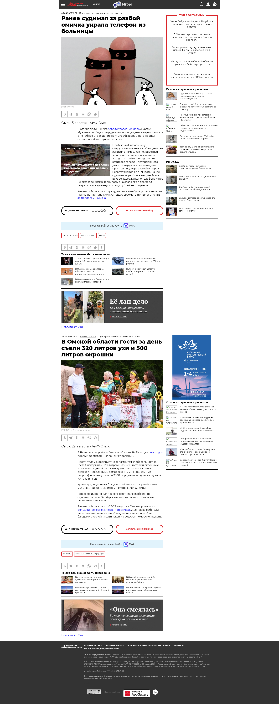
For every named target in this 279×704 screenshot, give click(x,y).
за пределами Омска (92, 197)
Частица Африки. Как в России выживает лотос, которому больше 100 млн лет (197, 117)
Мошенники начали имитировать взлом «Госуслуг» (196, 210)
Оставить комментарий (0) (139, 211)
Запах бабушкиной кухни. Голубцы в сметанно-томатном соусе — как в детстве (191, 24)
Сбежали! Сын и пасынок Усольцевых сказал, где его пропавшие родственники (199, 128)
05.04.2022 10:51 (69, 13)
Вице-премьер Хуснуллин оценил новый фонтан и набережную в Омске (191, 50)
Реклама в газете (115, 645)
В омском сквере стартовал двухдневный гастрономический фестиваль (91, 579)
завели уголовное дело (124, 129)
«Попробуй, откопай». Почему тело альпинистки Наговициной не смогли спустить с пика (198, 452)
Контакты (179, 645)
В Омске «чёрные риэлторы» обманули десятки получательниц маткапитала (89, 271)
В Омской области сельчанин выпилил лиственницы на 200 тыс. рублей (143, 261)
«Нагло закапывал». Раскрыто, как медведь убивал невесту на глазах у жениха (198, 409)
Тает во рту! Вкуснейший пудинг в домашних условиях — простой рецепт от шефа (197, 149)
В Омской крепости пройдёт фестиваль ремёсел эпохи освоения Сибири (140, 579)
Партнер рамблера (112, 692)
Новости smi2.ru (72, 327)
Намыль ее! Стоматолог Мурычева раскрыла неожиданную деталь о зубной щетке (197, 420)
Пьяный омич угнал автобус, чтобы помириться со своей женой (140, 271)
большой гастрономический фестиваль (104, 509)
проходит (156, 452)
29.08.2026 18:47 (69, 336)
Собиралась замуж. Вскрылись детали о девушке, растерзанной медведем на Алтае (196, 441)
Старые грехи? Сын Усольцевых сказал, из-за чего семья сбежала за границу (198, 107)
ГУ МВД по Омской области (75, 430)
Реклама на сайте (93, 645)
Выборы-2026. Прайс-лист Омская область (149, 645)
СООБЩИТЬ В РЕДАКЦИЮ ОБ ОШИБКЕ (101, 649)
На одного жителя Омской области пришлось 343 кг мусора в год (192, 63)
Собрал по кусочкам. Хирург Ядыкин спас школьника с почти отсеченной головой (198, 462)
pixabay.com (67, 107)
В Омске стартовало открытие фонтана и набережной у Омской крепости (192, 37)
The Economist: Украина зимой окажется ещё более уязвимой (194, 188)
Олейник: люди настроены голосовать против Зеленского (195, 167)
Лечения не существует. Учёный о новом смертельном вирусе (197, 137)
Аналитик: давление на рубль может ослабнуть (197, 178)
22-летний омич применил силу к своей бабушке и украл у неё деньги (92, 261)
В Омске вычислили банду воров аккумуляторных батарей (92, 280)
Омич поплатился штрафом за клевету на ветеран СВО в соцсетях (191, 76)
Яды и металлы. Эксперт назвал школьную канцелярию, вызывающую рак (196, 96)
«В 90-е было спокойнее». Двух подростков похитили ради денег (197, 429)
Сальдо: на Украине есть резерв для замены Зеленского (197, 199)
